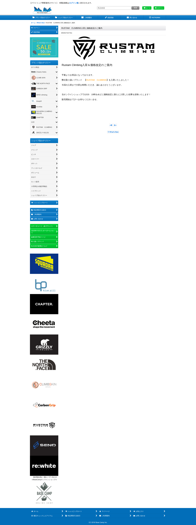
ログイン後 (73, 3)
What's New (114, 132)
